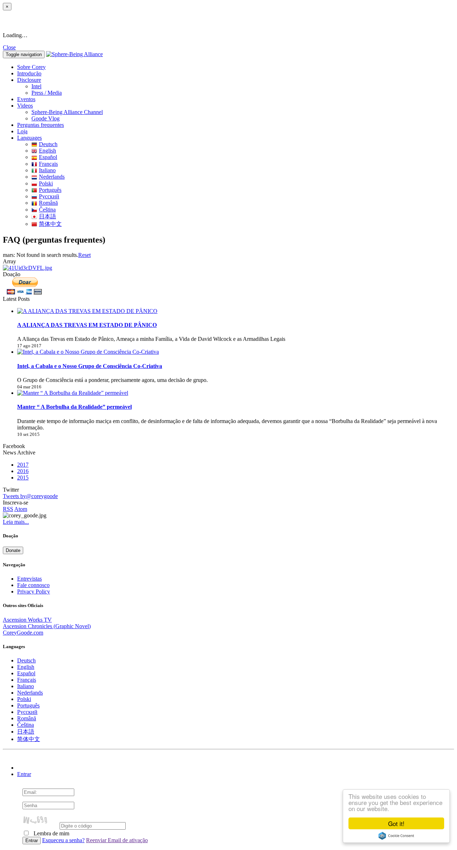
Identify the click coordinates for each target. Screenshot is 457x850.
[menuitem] (242, 86)
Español (48, 157)
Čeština (47, 210)
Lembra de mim (50, 833)
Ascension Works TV (27, 620)
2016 (23, 471)
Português (50, 190)
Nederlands (52, 177)
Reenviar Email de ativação (117, 840)
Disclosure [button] (29, 80)
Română (48, 203)
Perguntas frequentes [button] (40, 125)
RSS (8, 509)
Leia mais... (16, 522)
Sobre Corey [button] (31, 67)
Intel (36, 86)
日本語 (47, 216)
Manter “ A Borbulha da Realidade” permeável (74, 407)
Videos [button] (25, 106)
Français (48, 164)
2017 (23, 465)
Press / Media (46, 93)
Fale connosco (33, 585)
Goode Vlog (45, 118)
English (47, 151)
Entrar (24, 774)
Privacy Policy (33, 591)
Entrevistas (29, 579)
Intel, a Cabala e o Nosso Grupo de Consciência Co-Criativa (89, 366)
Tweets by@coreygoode (30, 496)
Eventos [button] (26, 99)
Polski (46, 183)
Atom (20, 509)
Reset (84, 255)
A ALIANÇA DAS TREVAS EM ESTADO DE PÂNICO (87, 325)
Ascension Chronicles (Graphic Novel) (47, 626)
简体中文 (50, 224)
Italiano (47, 170)
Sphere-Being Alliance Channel (67, 112)
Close (9, 47)
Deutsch (48, 144)
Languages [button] (29, 138)
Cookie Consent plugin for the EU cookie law (396, 836)
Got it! (396, 823)
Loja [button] (22, 131)
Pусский (49, 196)
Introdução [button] (29, 73)
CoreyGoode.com (23, 633)
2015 (23, 477)
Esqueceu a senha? (63, 840)
